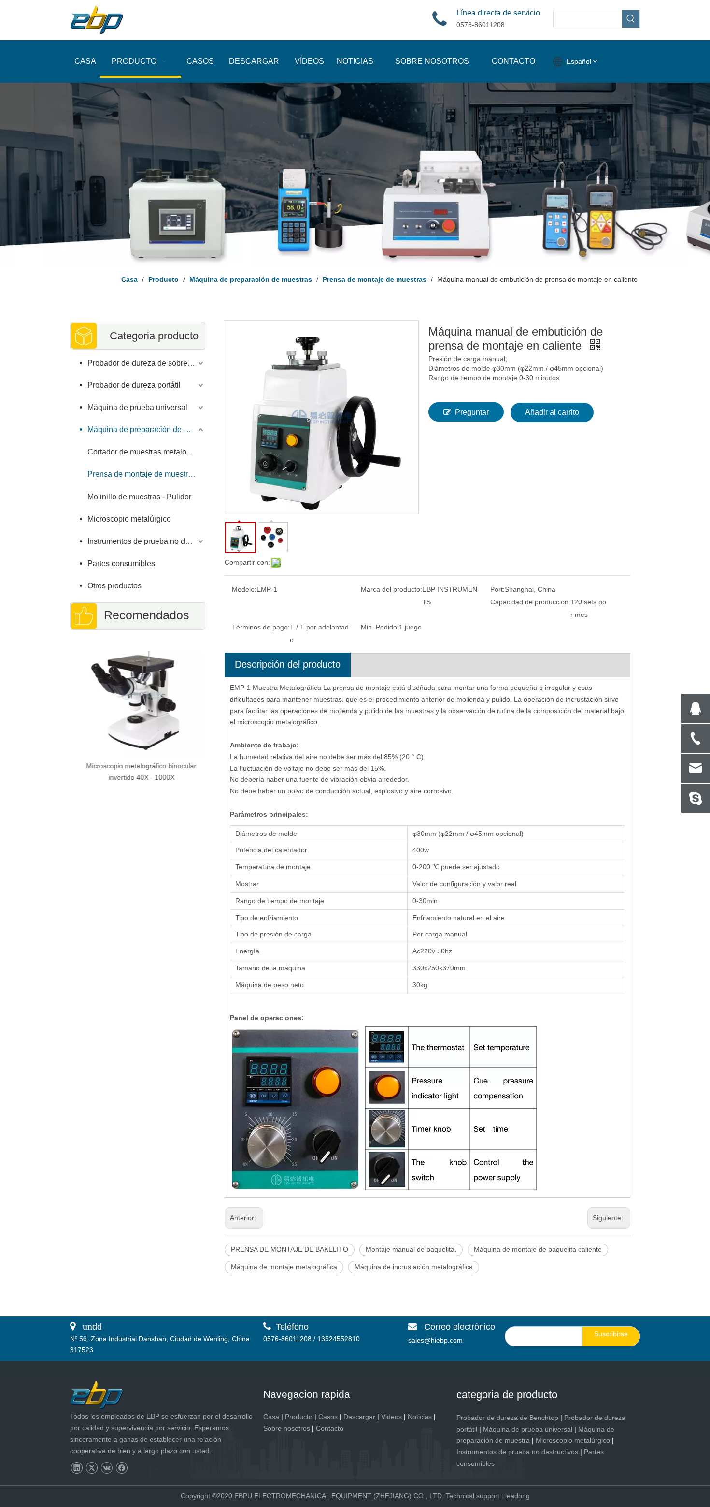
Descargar (359, 1416)
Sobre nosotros (286, 1428)
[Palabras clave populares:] (630, 19)
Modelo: (244, 589)
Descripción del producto (288, 664)
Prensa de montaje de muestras (141, 474)
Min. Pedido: (380, 627)
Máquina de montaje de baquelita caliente (538, 1249)
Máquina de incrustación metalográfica (414, 1267)
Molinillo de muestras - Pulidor (139, 497)
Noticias (420, 1416)
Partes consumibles (121, 563)
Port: (497, 589)
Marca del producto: (391, 589)
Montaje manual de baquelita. (411, 1249)
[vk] (106, 1468)
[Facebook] (121, 1468)
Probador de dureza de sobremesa (146, 363)
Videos (391, 1416)
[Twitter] (91, 1468)
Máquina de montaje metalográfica (284, 1267)
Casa (271, 1416)
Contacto (329, 1428)
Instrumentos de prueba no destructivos (146, 541)
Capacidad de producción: (530, 602)
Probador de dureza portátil (134, 385)
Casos (328, 1416)
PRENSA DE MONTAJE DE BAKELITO (289, 1249)
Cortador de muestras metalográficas (146, 452)
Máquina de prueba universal (137, 407)
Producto (298, 1416)
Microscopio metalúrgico (129, 519)
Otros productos (114, 586)
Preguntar (472, 412)
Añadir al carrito (552, 412)
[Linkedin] (77, 1468)
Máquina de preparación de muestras (146, 429)
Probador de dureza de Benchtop (507, 1417)
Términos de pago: (261, 627)
